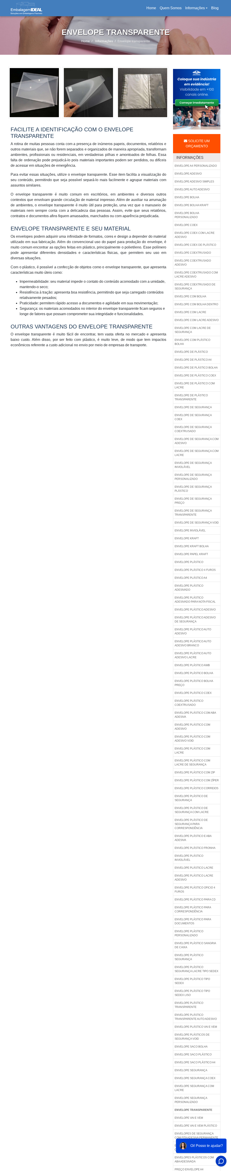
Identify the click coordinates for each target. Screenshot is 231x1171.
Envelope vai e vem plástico (196, 1125)
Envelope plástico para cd (195, 899)
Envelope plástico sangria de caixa (195, 945)
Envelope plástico (189, 562)
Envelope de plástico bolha (196, 367)
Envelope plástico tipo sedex (192, 981)
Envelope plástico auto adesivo (193, 631)
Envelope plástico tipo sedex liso (192, 993)
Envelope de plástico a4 (193, 359)
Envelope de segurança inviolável (193, 465)
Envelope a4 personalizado (196, 165)
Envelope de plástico (191, 351)
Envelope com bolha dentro (196, 304)
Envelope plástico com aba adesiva (195, 714)
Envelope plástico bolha (194, 673)
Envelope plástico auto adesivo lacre (193, 655)
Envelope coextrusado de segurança (195, 286)
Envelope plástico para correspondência (193, 909)
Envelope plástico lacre (194, 867)
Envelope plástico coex (193, 693)
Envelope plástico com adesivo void (192, 738)
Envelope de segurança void (197, 522)
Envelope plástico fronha (195, 848)
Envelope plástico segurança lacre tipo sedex (196, 969)
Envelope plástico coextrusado (189, 702)
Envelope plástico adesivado (189, 587)
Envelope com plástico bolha (192, 342)
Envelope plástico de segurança (191, 798)
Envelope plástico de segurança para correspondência (191, 824)
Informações (195, 8)
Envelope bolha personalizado (187, 215)
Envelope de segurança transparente (193, 512)
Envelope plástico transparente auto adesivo (196, 1017)
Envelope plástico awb (192, 665)
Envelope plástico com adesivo (192, 726)
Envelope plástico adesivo (195, 609)
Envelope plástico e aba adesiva (193, 838)
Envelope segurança (191, 1070)
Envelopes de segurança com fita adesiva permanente (196, 1135)
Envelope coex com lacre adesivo (195, 235)
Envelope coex (186, 225)
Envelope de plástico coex (195, 375)
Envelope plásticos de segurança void (192, 1036)
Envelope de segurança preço (193, 500)
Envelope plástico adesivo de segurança (195, 619)
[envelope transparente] (34, 92)
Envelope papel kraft (191, 554)
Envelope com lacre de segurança (193, 330)
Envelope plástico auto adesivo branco (193, 643)
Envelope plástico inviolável (189, 857)
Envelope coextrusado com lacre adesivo (196, 274)
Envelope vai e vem (189, 1117)
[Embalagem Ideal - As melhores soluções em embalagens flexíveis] (26, 8)
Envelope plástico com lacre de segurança (192, 762)
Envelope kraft (187, 538)
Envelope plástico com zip (195, 772)
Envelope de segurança (193, 407)
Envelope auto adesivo (192, 189)
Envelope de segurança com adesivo (197, 441)
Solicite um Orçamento (198, 143)
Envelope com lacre (190, 312)
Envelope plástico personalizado (189, 933)
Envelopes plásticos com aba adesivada (194, 1159)
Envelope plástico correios (196, 788)
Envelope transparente (193, 1110)
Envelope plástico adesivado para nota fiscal (195, 599)
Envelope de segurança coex (193, 417)
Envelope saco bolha (191, 1046)
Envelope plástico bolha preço (194, 683)
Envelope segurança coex (195, 1078)
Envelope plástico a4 (191, 577)
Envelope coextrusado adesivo (193, 262)
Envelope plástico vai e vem (196, 1026)
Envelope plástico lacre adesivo (194, 877)
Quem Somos (171, 8)
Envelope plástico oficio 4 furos (195, 889)
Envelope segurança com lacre (194, 1088)
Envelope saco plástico (193, 1054)
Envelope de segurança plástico (193, 488)
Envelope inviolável (190, 530)
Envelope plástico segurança (189, 957)
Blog (215, 8)
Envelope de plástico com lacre (195, 385)
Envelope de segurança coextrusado (193, 429)
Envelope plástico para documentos (193, 921)
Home (152, 9)
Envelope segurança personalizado (191, 1100)
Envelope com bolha (190, 296)
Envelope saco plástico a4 (195, 1062)
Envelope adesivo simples (194, 181)
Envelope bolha (187, 197)
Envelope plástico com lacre (192, 750)
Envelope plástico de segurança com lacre (192, 810)
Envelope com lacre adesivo (197, 320)
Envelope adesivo (188, 173)
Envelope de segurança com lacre (197, 453)
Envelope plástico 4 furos (195, 570)
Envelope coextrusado (193, 252)
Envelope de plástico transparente (191, 397)
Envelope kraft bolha (192, 546)
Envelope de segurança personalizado (193, 477)
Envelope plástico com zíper (197, 780)
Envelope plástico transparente (189, 1005)
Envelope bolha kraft (191, 205)
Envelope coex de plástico (195, 244)
